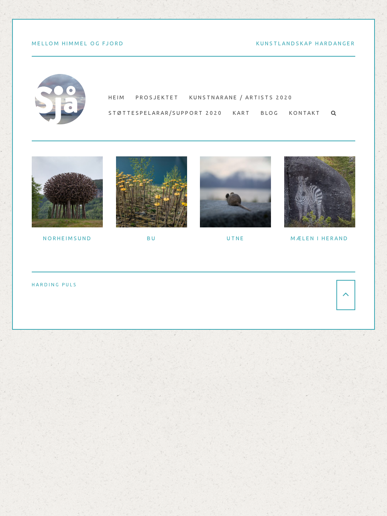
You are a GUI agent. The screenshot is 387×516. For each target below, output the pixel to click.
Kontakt (304, 113)
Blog (270, 113)
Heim (116, 97)
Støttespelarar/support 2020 (165, 113)
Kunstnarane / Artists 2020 (241, 97)
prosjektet (157, 97)
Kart (241, 113)
